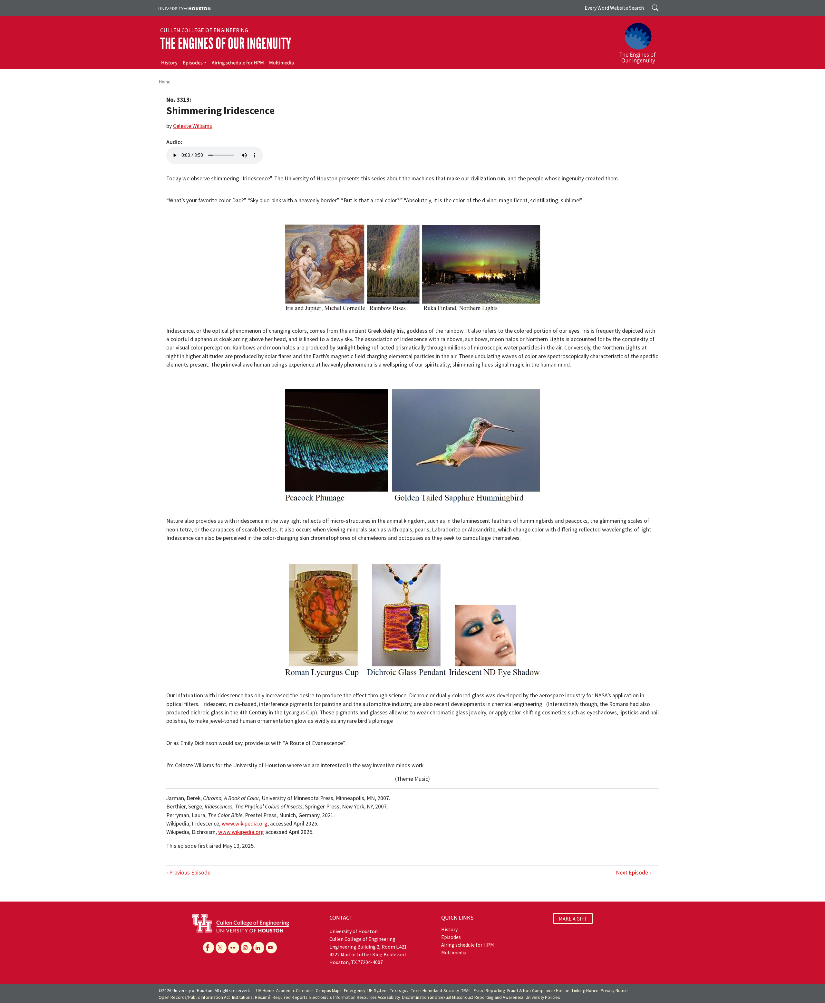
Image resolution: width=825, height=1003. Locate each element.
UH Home (265, 990)
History (169, 62)
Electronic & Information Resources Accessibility (354, 997)
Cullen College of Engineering (204, 30)
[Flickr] (233, 947)
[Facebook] (208, 947)
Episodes (193, 62)
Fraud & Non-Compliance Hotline (538, 990)
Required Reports (290, 997)
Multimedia (281, 62)
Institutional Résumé (251, 997)
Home (164, 82)
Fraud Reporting (489, 990)
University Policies (543, 997)
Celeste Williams (192, 125)
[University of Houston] (184, 8)
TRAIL (466, 990)
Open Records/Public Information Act (194, 997)
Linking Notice (585, 990)
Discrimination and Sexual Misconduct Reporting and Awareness (462, 997)
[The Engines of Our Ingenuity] (641, 40)
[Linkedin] (258, 947)
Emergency (354, 990)
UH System (377, 990)
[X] (221, 947)
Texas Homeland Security (435, 990)
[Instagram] (246, 947)
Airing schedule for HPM (238, 62)
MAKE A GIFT (573, 918)
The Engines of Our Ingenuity (225, 43)
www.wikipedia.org (244, 823)
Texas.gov (399, 990)
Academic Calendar (294, 990)
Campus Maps (329, 990)
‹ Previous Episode (188, 872)
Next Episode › (633, 872)
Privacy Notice (614, 990)
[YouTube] (271, 947)
